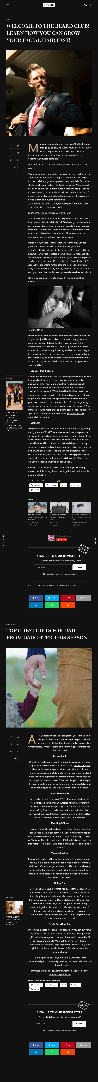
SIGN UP (79, 567)
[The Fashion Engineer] (48, 5)
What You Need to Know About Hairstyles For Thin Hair (81, 517)
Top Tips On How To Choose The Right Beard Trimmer (37, 517)
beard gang (50, 586)
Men (7, 19)
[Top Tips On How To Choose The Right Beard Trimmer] (37, 507)
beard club (41, 586)
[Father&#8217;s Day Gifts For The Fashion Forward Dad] (59, 507)
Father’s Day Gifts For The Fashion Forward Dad (58, 517)
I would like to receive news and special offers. (61, 574)
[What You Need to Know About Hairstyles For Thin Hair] (81, 507)
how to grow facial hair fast (66, 586)
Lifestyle (9, 624)
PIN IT (61, 307)
